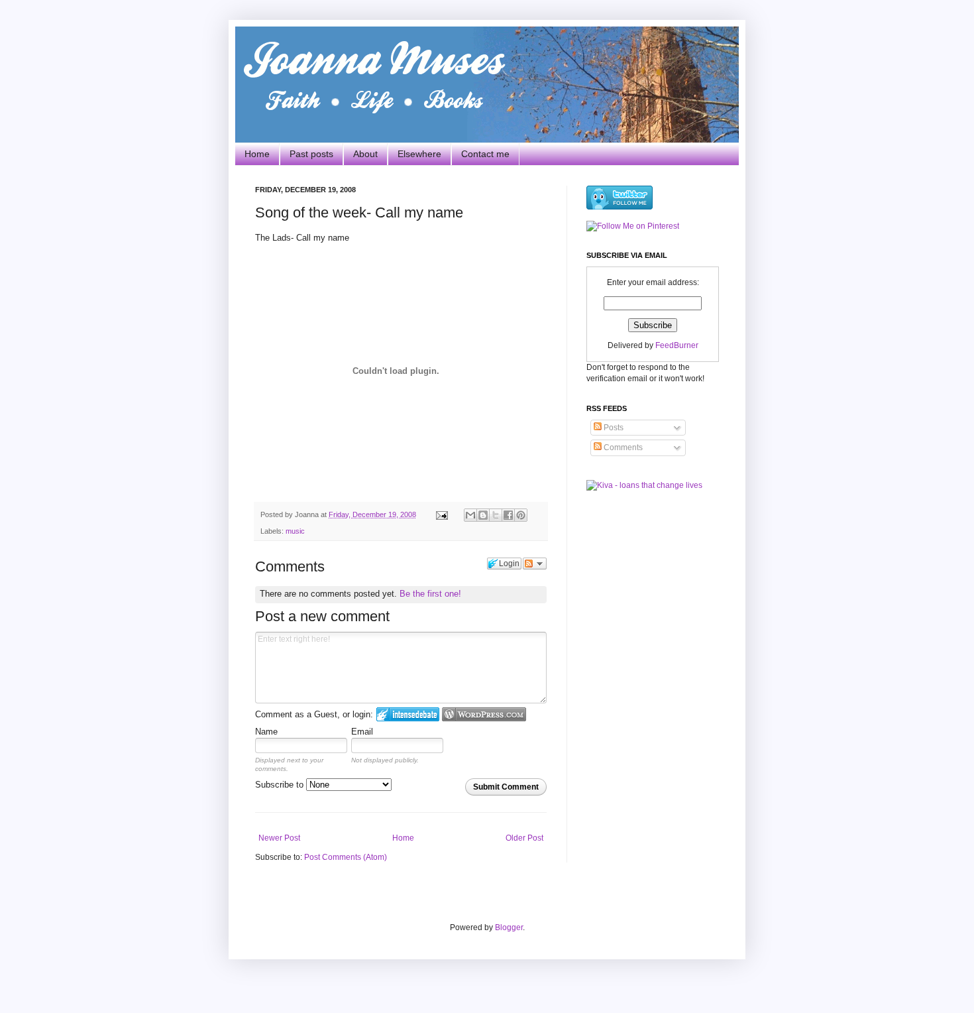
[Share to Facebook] (508, 515)
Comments (622, 447)
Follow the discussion (535, 563)
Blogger (509, 927)
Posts (612, 427)
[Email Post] (441, 514)
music (295, 531)
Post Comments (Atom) (345, 857)
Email (362, 732)
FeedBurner (676, 345)
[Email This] (470, 515)
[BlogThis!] (483, 515)
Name (266, 732)
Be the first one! (430, 594)
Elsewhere (419, 154)
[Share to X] (495, 515)
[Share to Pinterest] (520, 515)
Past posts (311, 154)
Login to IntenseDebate (407, 714)
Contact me (485, 154)
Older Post (524, 838)
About (365, 154)
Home (257, 154)
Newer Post (279, 838)
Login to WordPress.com (484, 714)
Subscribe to (280, 785)
